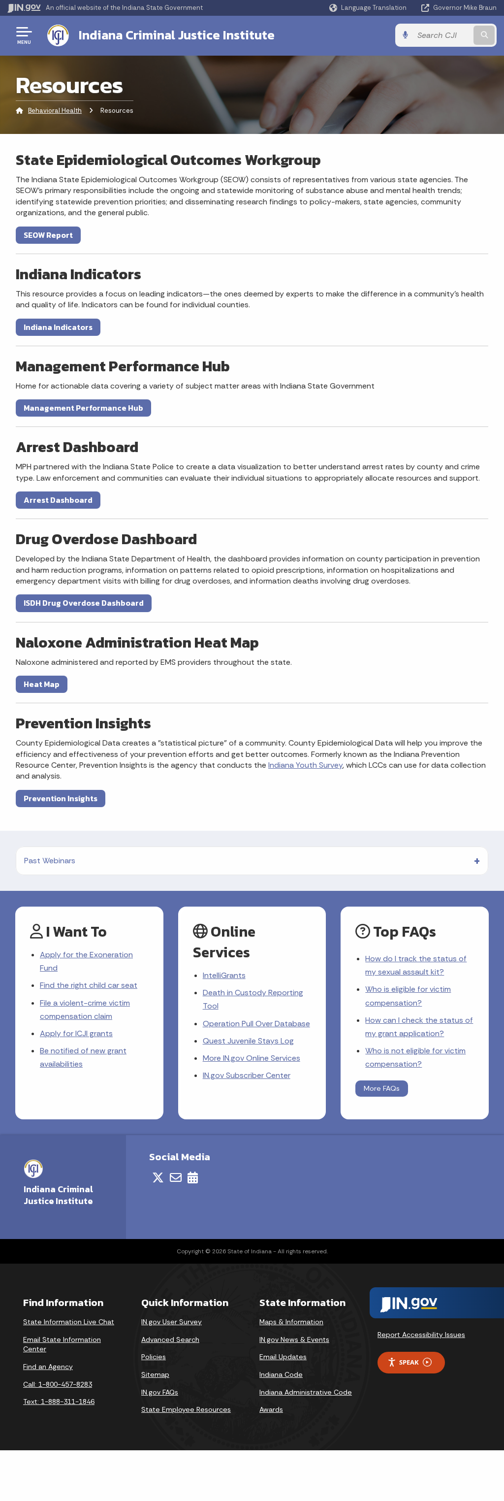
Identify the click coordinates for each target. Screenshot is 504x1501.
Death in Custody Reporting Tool (253, 999)
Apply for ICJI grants (76, 1033)
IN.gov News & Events (294, 1339)
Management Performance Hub (83, 408)
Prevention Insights (60, 798)
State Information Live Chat (68, 1321)
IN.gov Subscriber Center (246, 1075)
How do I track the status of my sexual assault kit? (416, 965)
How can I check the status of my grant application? (419, 1027)
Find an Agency (48, 1366)
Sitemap (155, 1374)
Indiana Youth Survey (305, 765)
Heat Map (42, 684)
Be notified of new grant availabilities (83, 1057)
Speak (409, 1362)
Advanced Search (170, 1339)
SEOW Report (48, 235)
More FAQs (382, 1088)
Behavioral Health (55, 110)
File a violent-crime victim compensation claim (85, 1009)
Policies (153, 1356)
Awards (271, 1409)
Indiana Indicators (58, 327)
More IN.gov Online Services (251, 1058)
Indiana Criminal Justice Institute (177, 35)
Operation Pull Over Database (256, 1023)
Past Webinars (49, 860)
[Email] (176, 1177)
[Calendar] (193, 1177)
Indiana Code (281, 1374)
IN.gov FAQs (159, 1392)
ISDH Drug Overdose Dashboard (84, 603)
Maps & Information (291, 1321)
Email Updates (283, 1356)
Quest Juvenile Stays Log (248, 1041)
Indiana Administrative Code (305, 1392)
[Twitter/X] (158, 1177)
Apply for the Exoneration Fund (86, 961)
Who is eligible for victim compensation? (408, 996)
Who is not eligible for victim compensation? (415, 1057)
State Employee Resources (186, 1409)
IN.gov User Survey (171, 1321)
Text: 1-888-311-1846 (58, 1401)
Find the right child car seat (88, 985)
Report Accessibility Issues (421, 1334)
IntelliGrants (224, 975)
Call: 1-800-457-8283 (57, 1384)
